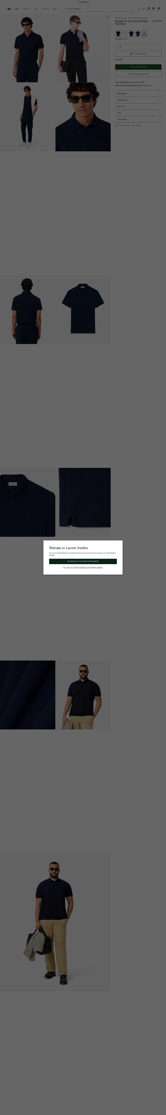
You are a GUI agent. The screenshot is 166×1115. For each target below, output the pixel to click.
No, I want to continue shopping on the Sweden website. (83, 567)
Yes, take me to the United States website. (83, 561)
